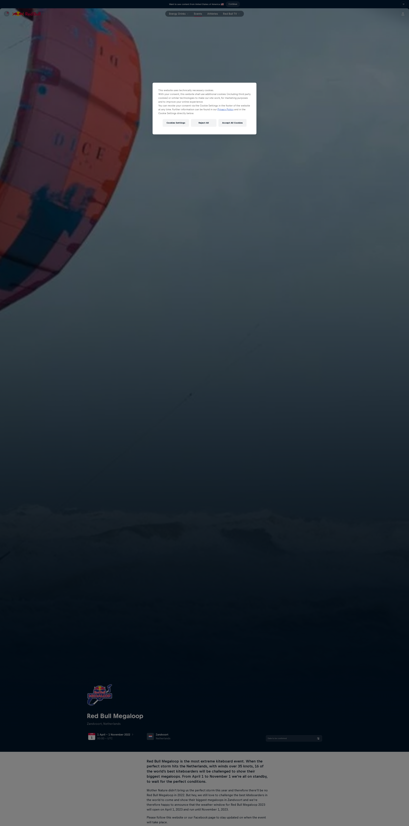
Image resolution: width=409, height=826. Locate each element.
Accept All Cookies (232, 123)
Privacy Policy (225, 109)
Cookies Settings (175, 123)
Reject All (204, 123)
